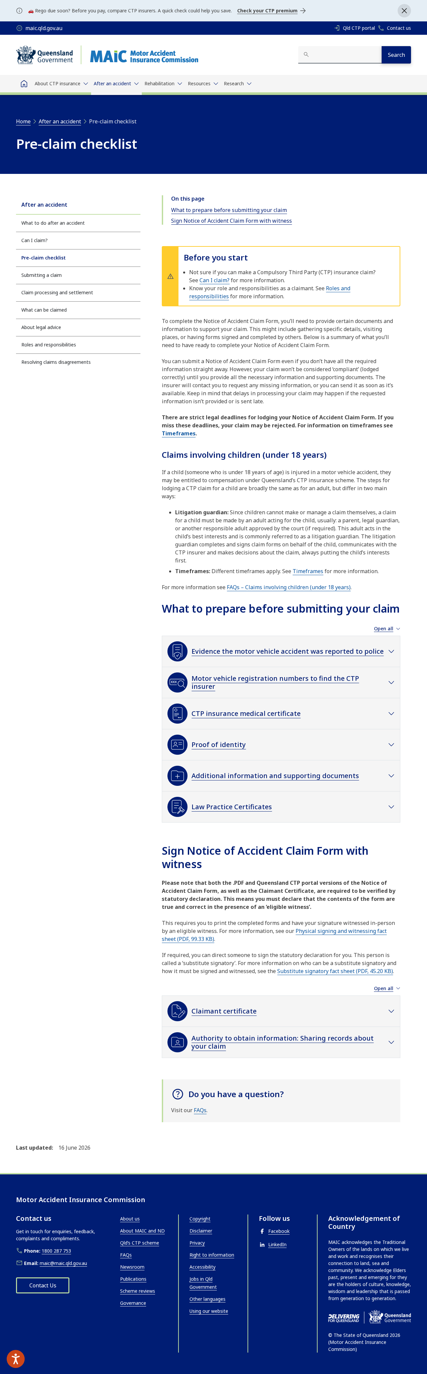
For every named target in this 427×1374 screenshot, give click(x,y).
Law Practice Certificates (231, 806)
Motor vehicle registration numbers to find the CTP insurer (275, 682)
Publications (133, 1279)
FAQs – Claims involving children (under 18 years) (289, 587)
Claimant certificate (224, 1011)
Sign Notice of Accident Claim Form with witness (231, 220)
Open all (383, 628)
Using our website (208, 1311)
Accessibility (202, 1267)
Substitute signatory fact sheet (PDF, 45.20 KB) (335, 971)
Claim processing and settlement (57, 292)
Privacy (197, 1243)
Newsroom (132, 1267)
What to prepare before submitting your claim (229, 210)
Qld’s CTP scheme (139, 1243)
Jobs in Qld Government (203, 1283)
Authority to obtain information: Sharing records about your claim (282, 1042)
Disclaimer (200, 1231)
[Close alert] (404, 10)
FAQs (200, 1110)
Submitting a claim (41, 275)
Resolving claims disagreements (56, 362)
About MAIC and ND (142, 1231)
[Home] (24, 83)
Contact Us (42, 1285)
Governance (133, 1303)
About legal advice (41, 327)
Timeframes (178, 433)
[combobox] (340, 55)
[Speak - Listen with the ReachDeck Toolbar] (16, 1359)
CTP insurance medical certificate (246, 713)
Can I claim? (34, 240)
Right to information (211, 1255)
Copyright (199, 1219)
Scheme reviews (137, 1291)
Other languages (207, 1299)
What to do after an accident (53, 223)
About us (130, 1219)
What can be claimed (44, 310)
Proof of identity (218, 744)
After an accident (44, 204)
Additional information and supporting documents (275, 775)
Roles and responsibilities (48, 344)
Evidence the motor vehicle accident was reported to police (287, 651)
